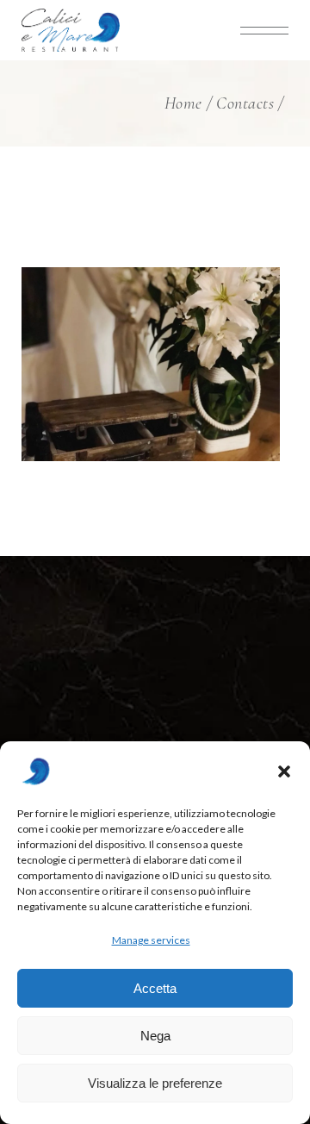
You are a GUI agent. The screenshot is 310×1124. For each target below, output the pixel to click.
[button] (284, 771)
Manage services (151, 940)
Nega (155, 1035)
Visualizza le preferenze (155, 1083)
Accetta (155, 988)
